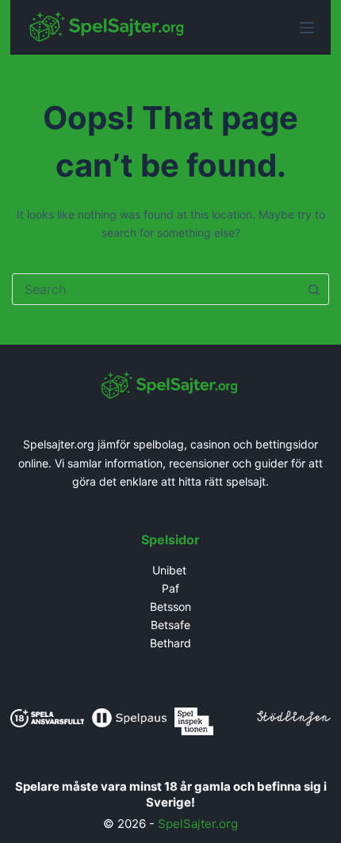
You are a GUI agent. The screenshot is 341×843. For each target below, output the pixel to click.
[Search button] (313, 289)
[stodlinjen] (294, 716)
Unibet (171, 570)
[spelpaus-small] (129, 716)
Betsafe (170, 624)
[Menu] (307, 28)
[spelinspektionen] (193, 720)
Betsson (170, 606)
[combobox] (155, 289)
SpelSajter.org (198, 823)
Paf (170, 588)
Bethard (170, 643)
